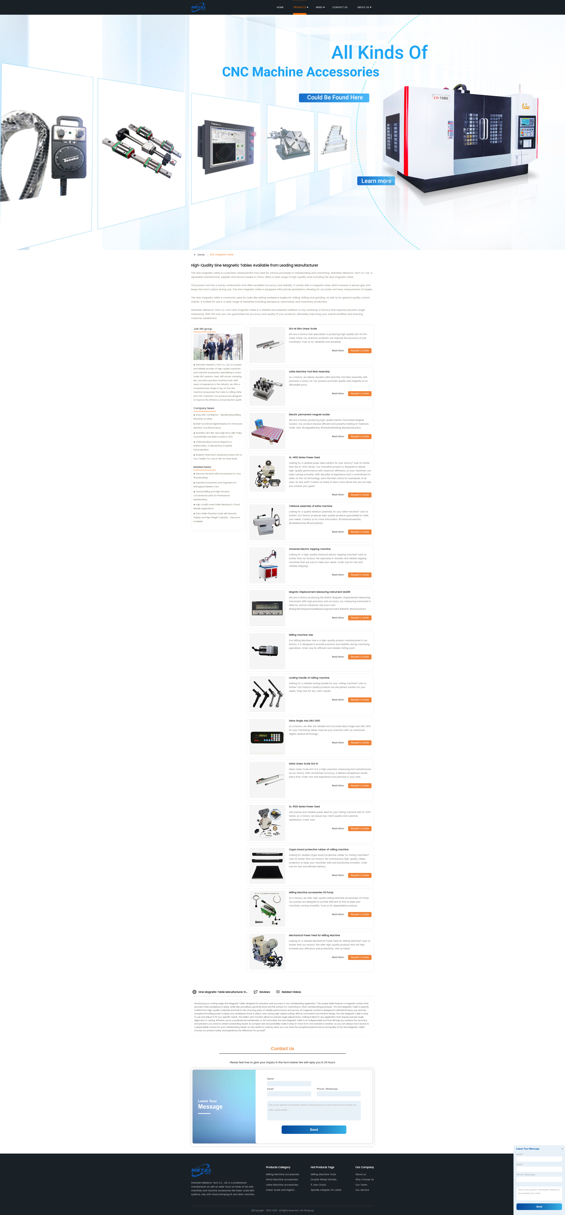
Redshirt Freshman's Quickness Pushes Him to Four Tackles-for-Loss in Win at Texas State (217, 457)
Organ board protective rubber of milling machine (319, 849)
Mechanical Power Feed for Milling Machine (314, 935)
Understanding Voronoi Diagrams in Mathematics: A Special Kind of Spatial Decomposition (212, 445)
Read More (338, 351)
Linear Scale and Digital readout (280, 1190)
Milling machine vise (301, 635)
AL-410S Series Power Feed (304, 457)
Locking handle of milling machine (309, 678)
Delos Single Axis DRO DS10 (304, 721)
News (319, 7)
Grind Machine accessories (282, 1179)
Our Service (362, 1190)
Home (280, 7)
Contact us (339, 7)
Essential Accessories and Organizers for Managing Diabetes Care (214, 484)
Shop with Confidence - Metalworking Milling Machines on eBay (217, 417)
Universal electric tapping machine (310, 549)
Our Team (361, 1185)
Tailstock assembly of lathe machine (310, 506)
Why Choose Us (364, 1179)
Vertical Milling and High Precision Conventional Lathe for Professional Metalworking (211, 495)
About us (363, 7)
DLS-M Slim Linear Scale (303, 329)
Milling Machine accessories (282, 1174)
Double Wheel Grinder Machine (323, 1179)
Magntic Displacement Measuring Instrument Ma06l (319, 592)
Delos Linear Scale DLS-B (303, 764)
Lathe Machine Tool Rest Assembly (309, 372)
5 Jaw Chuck (318, 1185)
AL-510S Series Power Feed (304, 807)
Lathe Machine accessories (282, 1185)
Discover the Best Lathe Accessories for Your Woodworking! (217, 475)
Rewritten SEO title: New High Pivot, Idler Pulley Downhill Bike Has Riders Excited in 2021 (217, 435)
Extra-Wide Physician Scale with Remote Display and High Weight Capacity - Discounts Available (216, 517)
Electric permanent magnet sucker (309, 414)
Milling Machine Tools (323, 1174)
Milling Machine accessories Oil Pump (311, 892)
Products (300, 7)
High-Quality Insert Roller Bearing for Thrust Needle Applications (216, 506)
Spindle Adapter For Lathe (326, 1190)
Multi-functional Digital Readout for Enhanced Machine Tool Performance (217, 426)
